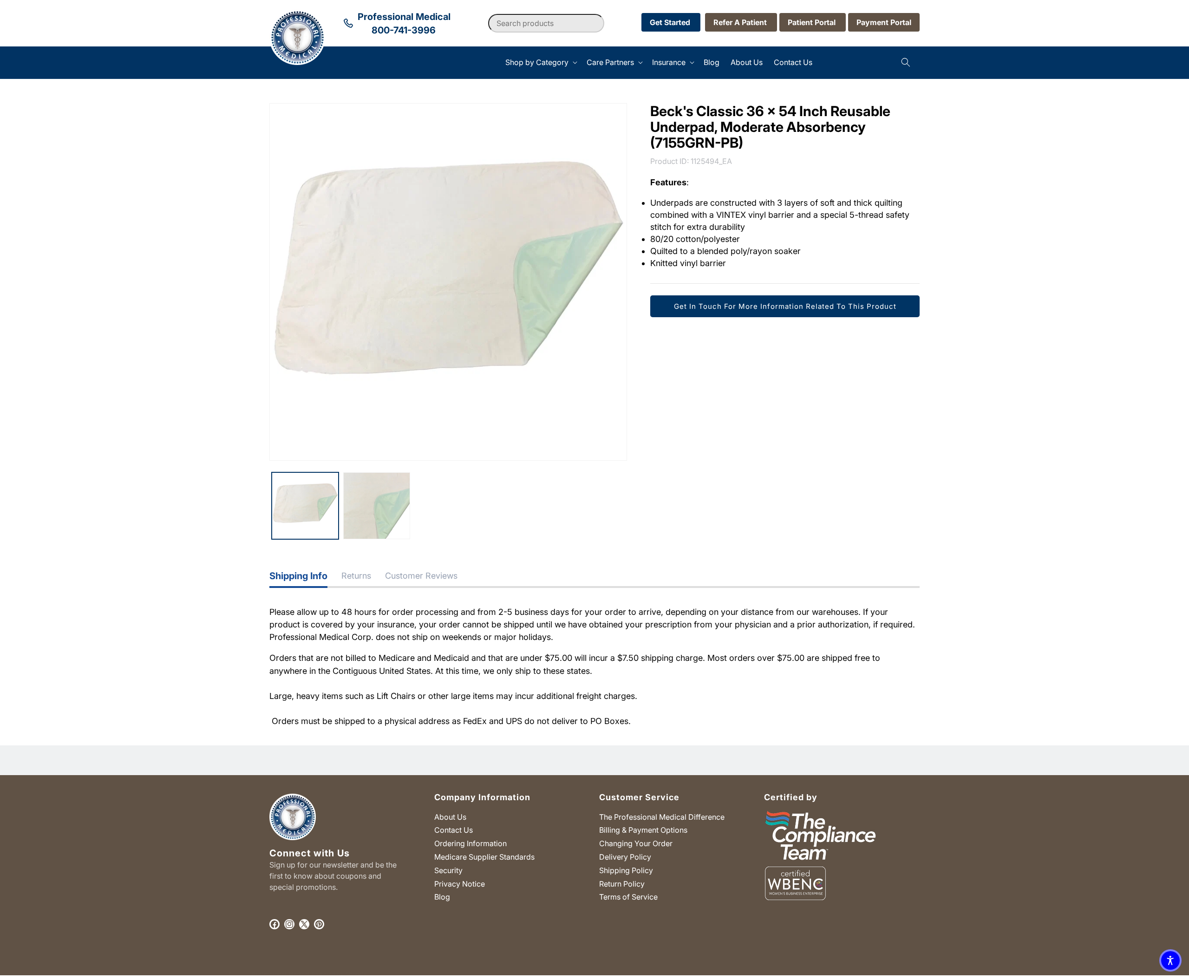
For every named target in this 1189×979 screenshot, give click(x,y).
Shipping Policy (626, 870)
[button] (540, 62)
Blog (442, 896)
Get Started (671, 22)
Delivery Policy (625, 857)
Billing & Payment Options (643, 830)
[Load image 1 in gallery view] (305, 505)
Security (448, 870)
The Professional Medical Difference (662, 817)
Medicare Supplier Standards (484, 857)
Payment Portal (883, 22)
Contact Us (453, 830)
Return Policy (622, 883)
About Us (450, 817)
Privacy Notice (459, 883)
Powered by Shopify (339, 974)
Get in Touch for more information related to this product (785, 305)
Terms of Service (628, 896)
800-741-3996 (404, 30)
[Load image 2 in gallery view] (376, 505)
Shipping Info (298, 575)
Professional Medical (281, 974)
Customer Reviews (421, 576)
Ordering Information (470, 843)
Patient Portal (812, 22)
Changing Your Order (636, 843)
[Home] (269, 62)
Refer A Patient (741, 22)
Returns (356, 576)
